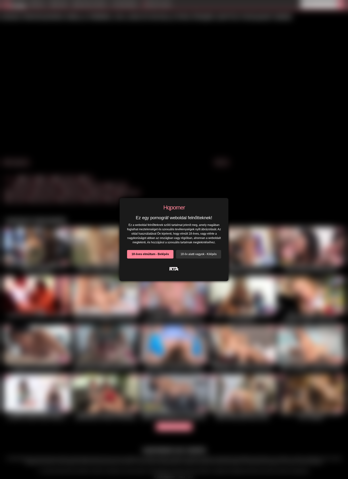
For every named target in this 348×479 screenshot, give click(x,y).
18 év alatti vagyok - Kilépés (199, 254)
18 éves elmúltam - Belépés (150, 254)
